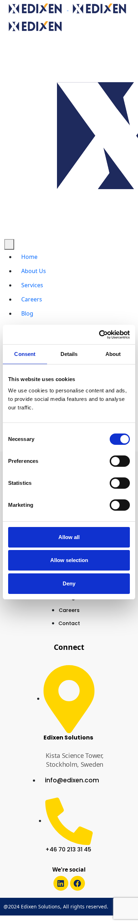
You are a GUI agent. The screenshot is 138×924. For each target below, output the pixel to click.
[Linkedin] (60, 883)
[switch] (120, 461)
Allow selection (69, 560)
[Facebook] (77, 883)
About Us (33, 271)
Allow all (69, 537)
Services (32, 285)
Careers (31, 299)
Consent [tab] (24, 354)
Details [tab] (69, 354)
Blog (27, 313)
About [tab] (113, 354)
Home (29, 257)
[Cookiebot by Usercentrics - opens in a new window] (99, 334)
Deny (69, 583)
